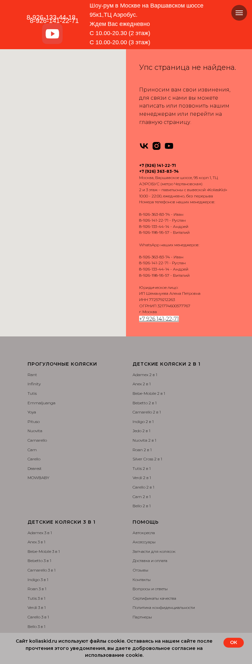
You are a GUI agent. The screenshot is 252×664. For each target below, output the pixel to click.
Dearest (35, 468)
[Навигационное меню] (239, 12)
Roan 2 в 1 (142, 449)
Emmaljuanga (41, 402)
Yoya (32, 412)
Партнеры (142, 616)
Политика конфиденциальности (164, 607)
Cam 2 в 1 (142, 496)
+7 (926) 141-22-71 (157, 165)
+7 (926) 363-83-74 (159, 171)
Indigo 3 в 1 (38, 579)
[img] (52, 34)
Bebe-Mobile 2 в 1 (149, 393)
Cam (32, 449)
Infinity (34, 383)
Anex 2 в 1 (142, 383)
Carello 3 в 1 (38, 616)
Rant (32, 374)
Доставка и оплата (150, 560)
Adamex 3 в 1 (40, 532)
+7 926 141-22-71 (159, 319)
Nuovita (35, 430)
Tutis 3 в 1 (36, 598)
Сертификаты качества (154, 598)
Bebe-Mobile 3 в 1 (44, 551)
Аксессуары (144, 541)
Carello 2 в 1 (143, 487)
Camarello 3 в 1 (41, 570)
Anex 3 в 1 (36, 541)
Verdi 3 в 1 (37, 607)
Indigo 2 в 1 (143, 421)
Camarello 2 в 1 (147, 412)
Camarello (37, 440)
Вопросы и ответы (150, 588)
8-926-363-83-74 (154, 214)
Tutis (32, 393)
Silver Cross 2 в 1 (147, 458)
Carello (34, 458)
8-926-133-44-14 (154, 226)
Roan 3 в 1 (37, 588)
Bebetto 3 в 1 (39, 560)
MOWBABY (38, 477)
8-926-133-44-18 (51, 17)
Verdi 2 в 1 (142, 477)
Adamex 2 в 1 (145, 374)
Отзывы (140, 570)
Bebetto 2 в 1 (145, 402)
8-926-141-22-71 (153, 220)
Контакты (142, 579)
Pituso (34, 421)
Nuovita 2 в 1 (144, 440)
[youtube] (169, 146)
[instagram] (156, 146)
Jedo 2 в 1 (141, 430)
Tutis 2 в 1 (142, 468)
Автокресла (144, 532)
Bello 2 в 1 (142, 505)
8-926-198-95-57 (154, 232)
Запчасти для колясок (154, 551)
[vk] (144, 146)
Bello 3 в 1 (36, 626)
